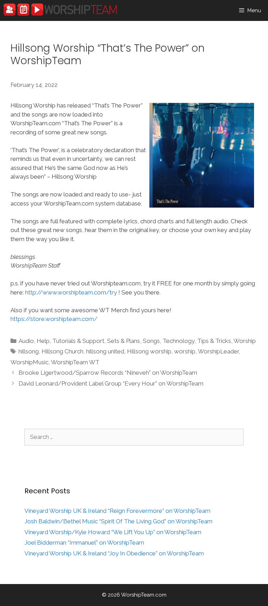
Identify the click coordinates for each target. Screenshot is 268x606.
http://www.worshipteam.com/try (71, 292)
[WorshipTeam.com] (60, 9)
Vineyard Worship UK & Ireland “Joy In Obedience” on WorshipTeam (114, 553)
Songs (151, 340)
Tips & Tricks (214, 340)
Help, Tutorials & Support (70, 340)
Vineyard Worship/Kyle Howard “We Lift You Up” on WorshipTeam (112, 532)
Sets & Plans (123, 340)
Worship (244, 340)
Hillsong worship (149, 351)
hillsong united (105, 351)
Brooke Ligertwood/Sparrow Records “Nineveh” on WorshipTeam (107, 372)
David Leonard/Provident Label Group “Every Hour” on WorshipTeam (110, 383)
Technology (178, 340)
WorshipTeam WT (75, 362)
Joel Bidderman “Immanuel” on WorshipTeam (84, 542)
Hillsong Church (62, 351)
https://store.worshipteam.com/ (53, 318)
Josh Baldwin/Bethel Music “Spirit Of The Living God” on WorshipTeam (118, 521)
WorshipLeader (218, 351)
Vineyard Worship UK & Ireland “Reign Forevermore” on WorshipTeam (117, 510)
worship (184, 351)
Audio (26, 340)
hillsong (28, 351)
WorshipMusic (29, 362)
